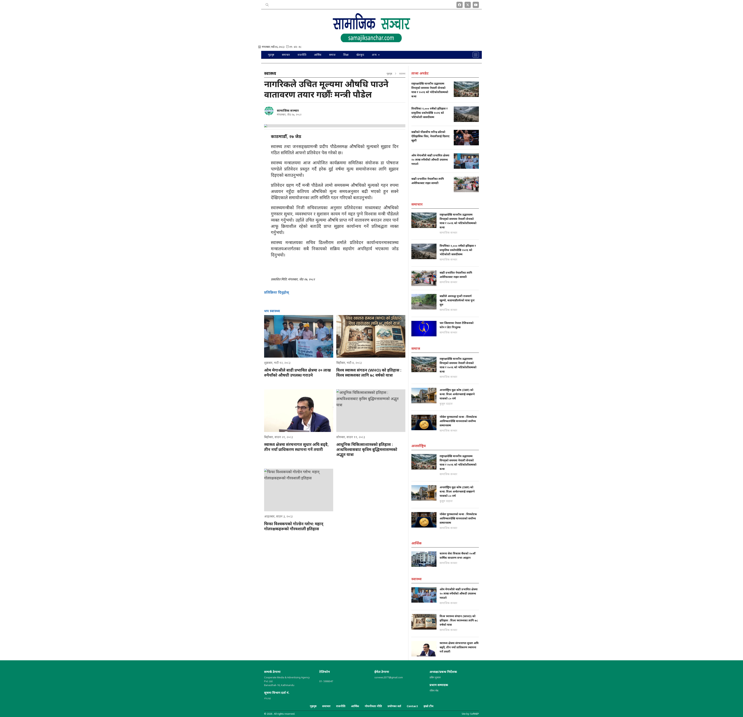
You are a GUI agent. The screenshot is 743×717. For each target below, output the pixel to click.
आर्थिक (317, 55)
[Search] (267, 4)
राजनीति (302, 55)
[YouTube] (476, 4)
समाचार (286, 55)
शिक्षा (346, 55)
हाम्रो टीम (428, 706)
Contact (412, 706)
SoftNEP (474, 713)
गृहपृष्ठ (271, 55)
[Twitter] (468, 4)
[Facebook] (459, 4)
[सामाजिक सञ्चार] (269, 111)
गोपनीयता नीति (373, 706)
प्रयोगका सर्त (394, 706)
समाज (332, 55)
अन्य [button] (374, 55)
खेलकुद (360, 55)
